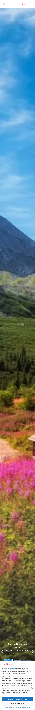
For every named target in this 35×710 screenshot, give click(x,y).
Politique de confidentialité (11, 707)
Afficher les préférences (17, 703)
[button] (33, 651)
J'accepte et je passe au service (17, 699)
